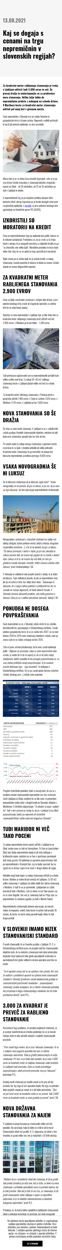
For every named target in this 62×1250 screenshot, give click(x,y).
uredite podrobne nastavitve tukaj (41, 1236)
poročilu (28, 205)
